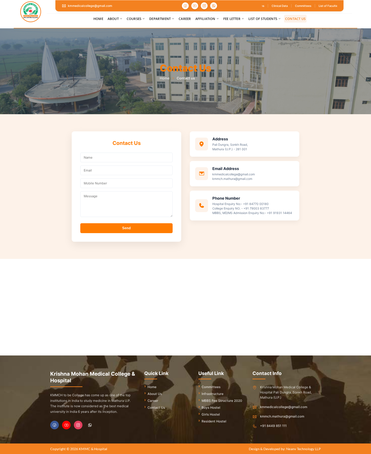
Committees (299, 6)
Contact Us (156, 407)
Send (126, 228)
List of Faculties (324, 6)
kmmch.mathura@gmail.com (282, 416)
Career (152, 401)
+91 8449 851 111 (273, 426)
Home (152, 387)
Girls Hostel (211, 414)
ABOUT (113, 19)
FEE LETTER (231, 19)
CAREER (185, 19)
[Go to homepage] (31, 12)
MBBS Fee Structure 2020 (222, 401)
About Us (154, 394)
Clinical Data (275, 6)
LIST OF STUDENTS (262, 19)
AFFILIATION (205, 19)
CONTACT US (295, 19)
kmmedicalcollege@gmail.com (90, 6)
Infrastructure (213, 394)
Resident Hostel (214, 421)
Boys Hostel (211, 407)
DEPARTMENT (160, 19)
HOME (98, 19)
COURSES (134, 19)
